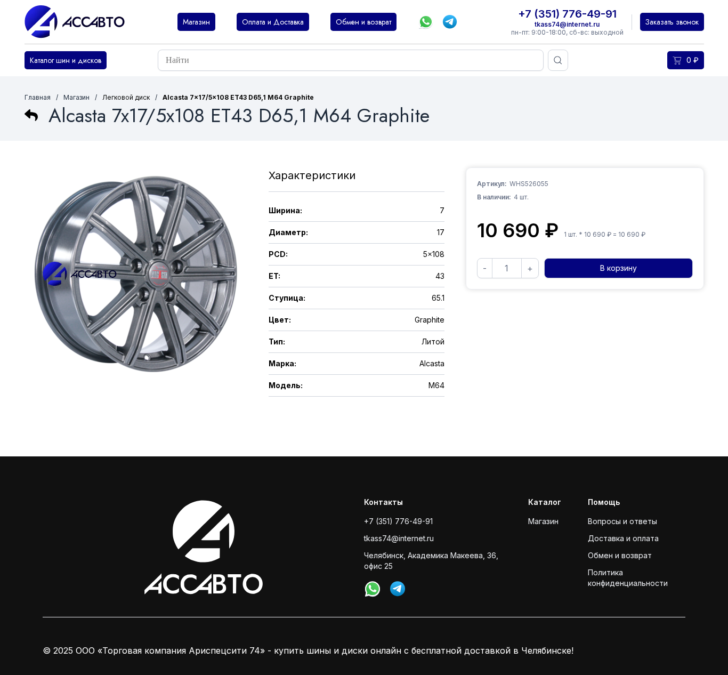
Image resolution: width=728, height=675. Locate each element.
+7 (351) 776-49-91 (567, 13)
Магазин (76, 97)
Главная (38, 97)
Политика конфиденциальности (628, 578)
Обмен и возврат (620, 555)
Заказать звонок (672, 22)
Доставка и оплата (623, 538)
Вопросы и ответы (622, 521)
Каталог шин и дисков (65, 60)
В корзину (618, 267)
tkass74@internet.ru (567, 24)
